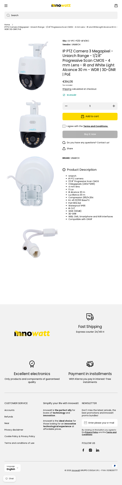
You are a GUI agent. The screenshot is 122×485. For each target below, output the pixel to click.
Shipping (66, 89)
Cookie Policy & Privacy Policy (19, 436)
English (11, 469)
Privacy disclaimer (13, 429)
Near (6, 423)
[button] (116, 5)
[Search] (7, 15)
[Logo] (61, 5)
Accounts (9, 410)
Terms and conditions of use (19, 443)
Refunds (8, 416)
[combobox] (61, 15)
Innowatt (76, 470)
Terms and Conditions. (95, 126)
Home (7, 25)
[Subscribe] (114, 423)
